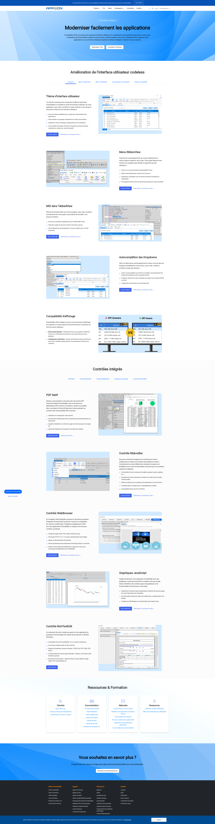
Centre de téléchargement (103, 813)
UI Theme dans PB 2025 (92, 708)
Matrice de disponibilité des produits (82, 798)
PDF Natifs (71, 379)
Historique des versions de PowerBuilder (83, 801)
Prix (104, 8)
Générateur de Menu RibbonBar (154, 708)
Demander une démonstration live (107, 771)
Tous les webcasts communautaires (123, 728)
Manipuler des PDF (66, 435)
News (122, 792)
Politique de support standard (80, 806)
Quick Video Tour (61, 708)
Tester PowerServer (53, 792)
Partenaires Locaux (126, 803)
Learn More (138, 3)
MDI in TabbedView (101, 82)
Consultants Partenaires (127, 801)
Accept (159, 820)
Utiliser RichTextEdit (92, 717)
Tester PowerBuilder (53, 790)
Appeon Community (78, 790)
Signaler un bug (77, 792)
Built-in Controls (13, 496)
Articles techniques (101, 798)
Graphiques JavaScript (121, 379)
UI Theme (70, 82)
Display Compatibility (141, 82)
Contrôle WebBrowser (103, 379)
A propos (123, 790)
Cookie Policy (127, 819)
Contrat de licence (77, 809)
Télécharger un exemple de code (70, 134)
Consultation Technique (115, 47)
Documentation (101, 801)
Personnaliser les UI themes (123, 717)
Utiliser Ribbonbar (92, 711)
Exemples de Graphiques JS (92, 726)
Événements (124, 795)
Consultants (130, 8)
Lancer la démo (52, 134)
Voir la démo (52, 236)
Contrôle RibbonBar (86, 379)
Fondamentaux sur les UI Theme (123, 708)
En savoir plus (52, 667)
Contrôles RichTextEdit (140, 379)
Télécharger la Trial (97, 47)
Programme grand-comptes (104, 806)
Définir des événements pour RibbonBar (154, 711)
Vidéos (98, 792)
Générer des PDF (53, 435)
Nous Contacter (125, 798)
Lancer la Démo (125, 188)
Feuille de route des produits (104, 803)
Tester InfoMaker (52, 795)
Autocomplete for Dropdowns (121, 82)
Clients (110, 8)
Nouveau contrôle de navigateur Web (123, 720)
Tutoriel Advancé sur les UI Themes (60, 714)
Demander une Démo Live (55, 801)
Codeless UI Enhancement (13, 491)
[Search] (152, 8)
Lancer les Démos (53, 798)
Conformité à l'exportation (79, 811)
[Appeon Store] (148, 8)
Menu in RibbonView (84, 82)
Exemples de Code (101, 795)
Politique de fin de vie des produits (81, 803)
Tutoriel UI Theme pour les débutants (60, 711)
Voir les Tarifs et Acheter (54, 803)
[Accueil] (55, 8)
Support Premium (77, 795)
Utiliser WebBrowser (92, 714)
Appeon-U (99, 790)
